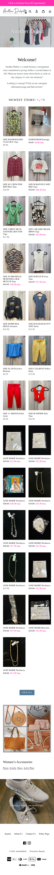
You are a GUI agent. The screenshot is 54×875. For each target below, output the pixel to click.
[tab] (24, 819)
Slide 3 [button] (29, 819)
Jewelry (13, 767)
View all (27, 692)
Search (8, 833)
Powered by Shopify (37, 851)
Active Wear (29, 767)
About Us (18, 833)
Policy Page (44, 833)
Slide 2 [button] (27, 819)
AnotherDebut (21, 851)
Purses (6, 767)
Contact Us (31, 833)
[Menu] (50, 11)
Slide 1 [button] (24, 819)
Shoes (19, 767)
